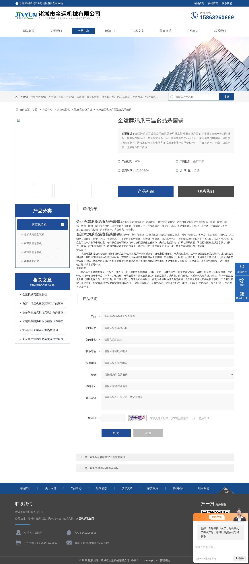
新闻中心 (111, 30)
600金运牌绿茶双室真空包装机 (107, 457)
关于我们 (56, 30)
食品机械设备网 (85, 518)
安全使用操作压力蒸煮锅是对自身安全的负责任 (44, 339)
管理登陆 (165, 560)
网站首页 (29, 30)
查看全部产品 (31, 261)
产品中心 (83, 30)
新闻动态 (101, 488)
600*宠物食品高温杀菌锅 (104, 468)
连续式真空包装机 (34, 234)
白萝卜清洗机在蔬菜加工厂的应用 (42, 303)
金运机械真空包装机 (34, 294)
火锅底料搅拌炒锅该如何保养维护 (42, 321)
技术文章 (138, 30)
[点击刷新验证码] (137, 418)
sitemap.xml (150, 560)
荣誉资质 (165, 30)
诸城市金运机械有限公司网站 (46, 3)
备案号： (136, 560)
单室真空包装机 (33, 252)
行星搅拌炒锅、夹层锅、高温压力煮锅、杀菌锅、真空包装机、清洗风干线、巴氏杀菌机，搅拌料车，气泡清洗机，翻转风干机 (101, 96)
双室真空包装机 (83, 109)
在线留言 (213, 3)
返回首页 (199, 3)
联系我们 (227, 3)
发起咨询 (240, 558)
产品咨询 (146, 191)
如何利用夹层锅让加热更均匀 (40, 330)
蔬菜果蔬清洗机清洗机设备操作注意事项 (44, 312)
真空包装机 (63, 109)
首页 (35, 109)
